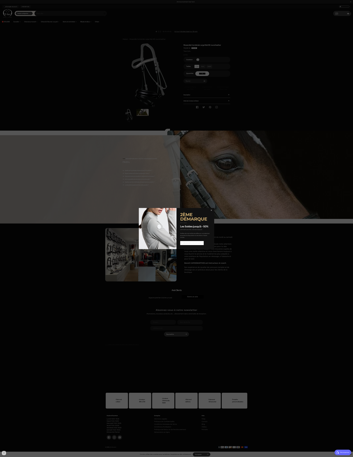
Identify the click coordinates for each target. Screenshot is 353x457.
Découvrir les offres (192, 243)
